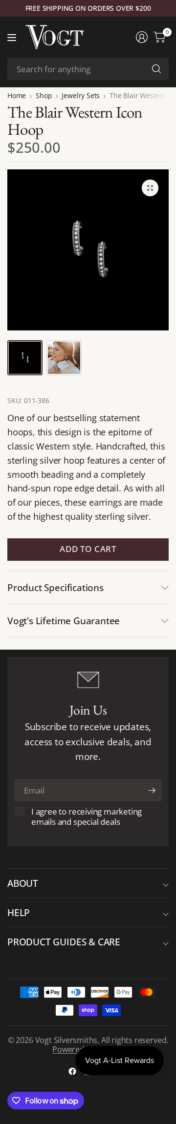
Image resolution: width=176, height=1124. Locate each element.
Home (16, 95)
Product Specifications (55, 587)
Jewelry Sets (81, 95)
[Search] (156, 69)
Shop (44, 95)
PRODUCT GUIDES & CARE (63, 941)
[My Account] (142, 37)
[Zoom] (150, 188)
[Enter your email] (151, 790)
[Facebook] (72, 1071)
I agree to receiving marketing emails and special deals (86, 816)
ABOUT (22, 883)
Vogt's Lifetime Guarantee (63, 620)
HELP (18, 912)
